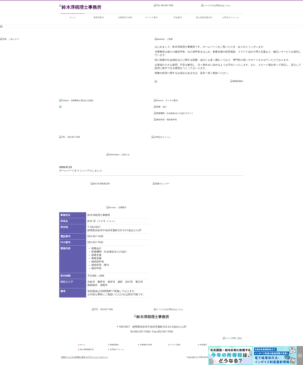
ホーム (72, 17)
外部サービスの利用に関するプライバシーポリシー (84, 358)
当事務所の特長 (125, 17)
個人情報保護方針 (204, 17)
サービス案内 (151, 17)
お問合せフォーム (230, 17)
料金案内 (178, 17)
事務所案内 (99, 17)
